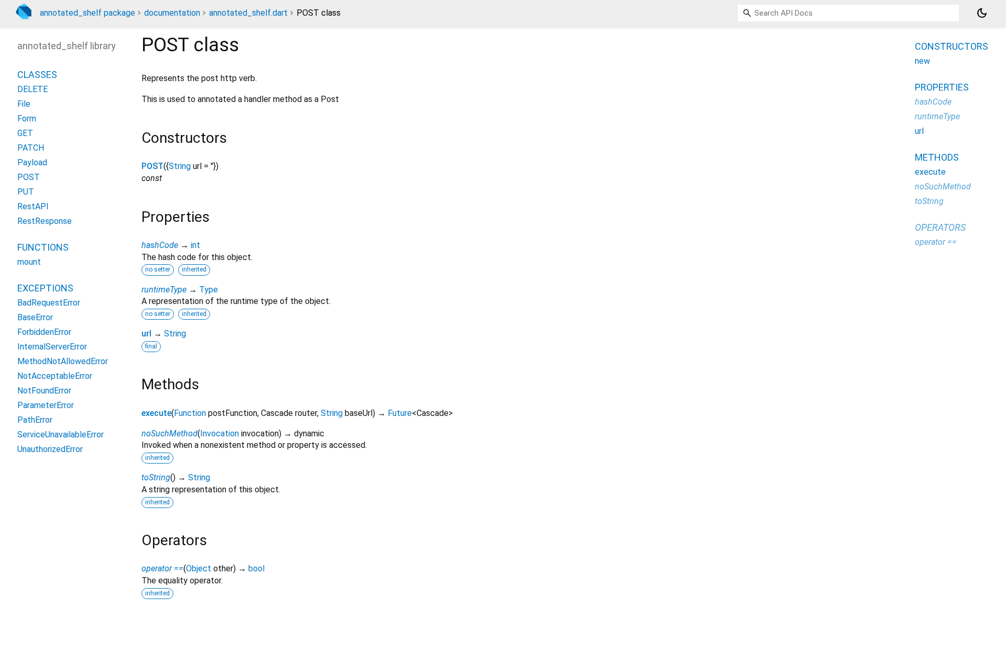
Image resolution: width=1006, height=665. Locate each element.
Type (208, 290)
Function (190, 413)
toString (155, 477)
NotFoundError (44, 391)
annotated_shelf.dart (248, 13)
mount (29, 262)
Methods (937, 157)
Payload (32, 162)
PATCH (30, 148)
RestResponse (44, 221)
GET (25, 133)
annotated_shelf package (87, 13)
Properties (942, 87)
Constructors (951, 46)
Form (26, 118)
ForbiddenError (44, 332)
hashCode (159, 245)
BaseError (35, 317)
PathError (34, 420)
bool (256, 568)
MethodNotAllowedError (62, 361)
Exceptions (45, 288)
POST (152, 166)
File (23, 104)
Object (198, 568)
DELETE (32, 89)
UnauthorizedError (50, 449)
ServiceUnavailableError (60, 434)
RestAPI (33, 206)
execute (156, 413)
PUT (25, 192)
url (146, 334)
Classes (37, 74)
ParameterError (45, 405)
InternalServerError (52, 347)
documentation (172, 13)
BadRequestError (48, 303)
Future (400, 413)
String (180, 166)
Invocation (219, 433)
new (922, 61)
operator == (162, 568)
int (195, 245)
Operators (940, 227)
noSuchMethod (169, 433)
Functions (43, 247)
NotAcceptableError (54, 376)
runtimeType (164, 290)
